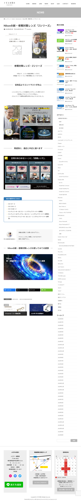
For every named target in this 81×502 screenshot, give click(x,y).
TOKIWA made (61, 276)
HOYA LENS (61, 173)
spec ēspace (61, 266)
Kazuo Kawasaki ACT (64, 224)
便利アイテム (61, 294)
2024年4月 (60, 409)
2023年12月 (61, 422)
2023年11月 (61, 425)
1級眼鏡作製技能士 (62, 118)
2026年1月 (60, 341)
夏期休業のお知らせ (70, 73)
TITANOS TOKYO (63, 209)
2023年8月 (60, 435)
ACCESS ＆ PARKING (40, 482)
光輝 (60, 233)
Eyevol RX (60, 164)
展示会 (59, 303)
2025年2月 (60, 377)
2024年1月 (60, 418)
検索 (74, 440)
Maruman (60, 197)
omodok (60, 248)
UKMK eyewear (62, 278)
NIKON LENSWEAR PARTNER (26, 299)
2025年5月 (60, 367)
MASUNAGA (61, 215)
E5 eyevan (60, 149)
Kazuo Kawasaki (63, 221)
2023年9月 (60, 431)
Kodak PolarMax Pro (64, 188)
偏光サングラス (62, 297)
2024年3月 (60, 412)
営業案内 (60, 300)
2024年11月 (61, 386)
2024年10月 (61, 389)
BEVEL (59, 137)
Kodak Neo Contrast (64, 185)
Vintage (60, 281)
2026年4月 (60, 331)
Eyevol (59, 158)
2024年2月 (60, 415)
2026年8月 (60, 318)
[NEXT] (74, 456)
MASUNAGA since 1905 (65, 227)
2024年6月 (60, 402)
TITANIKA (60, 273)
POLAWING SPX (62, 254)
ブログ (59, 291)
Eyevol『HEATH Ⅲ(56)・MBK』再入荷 (70, 49)
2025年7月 (60, 360)
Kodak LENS (61, 179)
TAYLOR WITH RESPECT (64, 269)
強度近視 (61, 124)
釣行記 (59, 310)
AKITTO (60, 131)
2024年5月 (60, 406)
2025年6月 (60, 364)
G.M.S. (60, 218)
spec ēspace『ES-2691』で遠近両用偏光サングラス (71, 31)
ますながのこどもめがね (65, 230)
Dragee (60, 143)
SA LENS (60, 260)
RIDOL (59, 257)
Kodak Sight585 (63, 194)
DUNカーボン (61, 146)
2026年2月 (60, 338)
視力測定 (61, 128)
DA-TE (60, 182)
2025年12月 (61, 344)
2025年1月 (60, 380)
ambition (60, 134)
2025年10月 (61, 351)
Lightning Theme (40, 499)
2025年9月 (60, 354)
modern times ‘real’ (62, 236)
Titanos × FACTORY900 (65, 212)
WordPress (32, 499)
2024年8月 (60, 396)
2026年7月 (60, 322)
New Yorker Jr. (62, 206)
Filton (59, 167)
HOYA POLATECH (63, 176)
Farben (60, 200)
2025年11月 (61, 347)
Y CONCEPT (61, 284)
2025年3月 (60, 373)
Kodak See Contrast (64, 191)
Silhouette (60, 263)
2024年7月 (60, 399)
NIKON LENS (15, 299)
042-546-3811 (16, 463)
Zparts (59, 287)
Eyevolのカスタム (63, 161)
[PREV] (56, 456)
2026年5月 (60, 328)
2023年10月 (61, 428)
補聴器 (59, 307)
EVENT (60, 152)
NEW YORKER (62, 203)
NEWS (59, 239)
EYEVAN (60, 155)
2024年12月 (61, 383)
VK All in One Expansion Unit (51, 499)
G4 (58, 170)
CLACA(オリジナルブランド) (65, 140)
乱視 (60, 121)
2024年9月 (60, 393)
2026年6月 (60, 325)
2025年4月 (60, 370)
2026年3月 (60, 335)
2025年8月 (60, 357)
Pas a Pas (60, 251)
